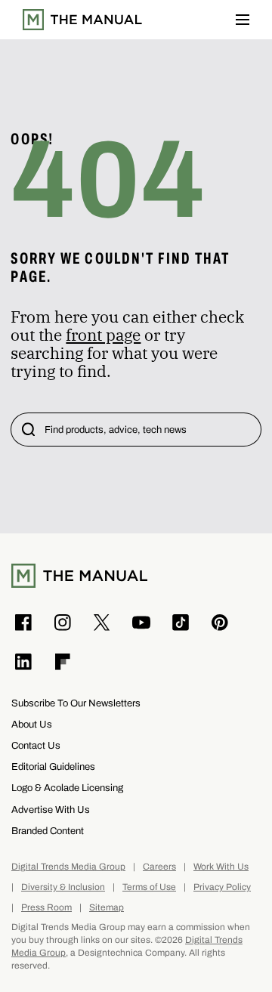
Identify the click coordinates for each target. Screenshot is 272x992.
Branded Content (47, 831)
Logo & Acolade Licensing (67, 787)
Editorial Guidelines (53, 766)
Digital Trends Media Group (68, 867)
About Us (31, 724)
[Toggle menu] (242, 19)
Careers (159, 867)
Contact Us (35, 745)
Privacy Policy (222, 887)
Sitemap (106, 907)
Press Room (46, 907)
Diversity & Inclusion (63, 887)
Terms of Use (149, 887)
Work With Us (221, 867)
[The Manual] (82, 19)
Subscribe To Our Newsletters (76, 703)
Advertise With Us (50, 809)
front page (103, 334)
